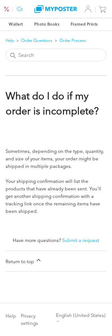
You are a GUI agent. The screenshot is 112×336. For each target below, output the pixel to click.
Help (10, 40)
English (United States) (80, 315)
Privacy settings (29, 319)
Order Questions (36, 40)
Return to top (20, 261)
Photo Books (47, 24)
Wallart (16, 24)
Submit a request (80, 240)
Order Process (72, 40)
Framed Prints (84, 24)
